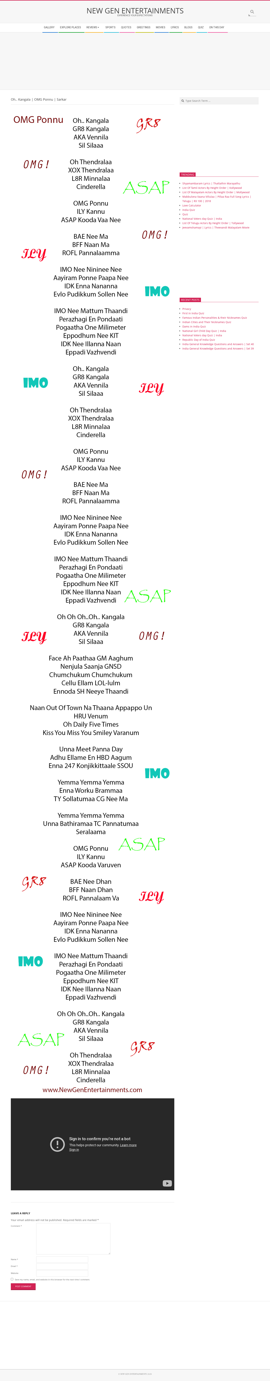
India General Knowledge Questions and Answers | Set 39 (218, 348)
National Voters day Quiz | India (202, 218)
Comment (16, 1226)
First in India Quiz (193, 313)
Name (14, 1259)
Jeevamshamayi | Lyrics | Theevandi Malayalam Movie (215, 227)
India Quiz (188, 210)
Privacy (186, 309)
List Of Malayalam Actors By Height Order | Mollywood (216, 192)
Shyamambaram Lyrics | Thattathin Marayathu (211, 183)
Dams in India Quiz (194, 326)
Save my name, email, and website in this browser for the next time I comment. (52, 1279)
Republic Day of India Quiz (198, 339)
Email (14, 1266)
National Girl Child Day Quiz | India (204, 331)
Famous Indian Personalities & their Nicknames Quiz (214, 317)
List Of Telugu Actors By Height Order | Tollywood (213, 223)
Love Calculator (191, 205)
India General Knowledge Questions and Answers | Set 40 (218, 344)
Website (14, 1273)
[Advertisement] (121, 61)
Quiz (185, 214)
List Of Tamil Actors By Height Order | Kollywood (212, 188)
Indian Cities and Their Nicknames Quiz (206, 322)
